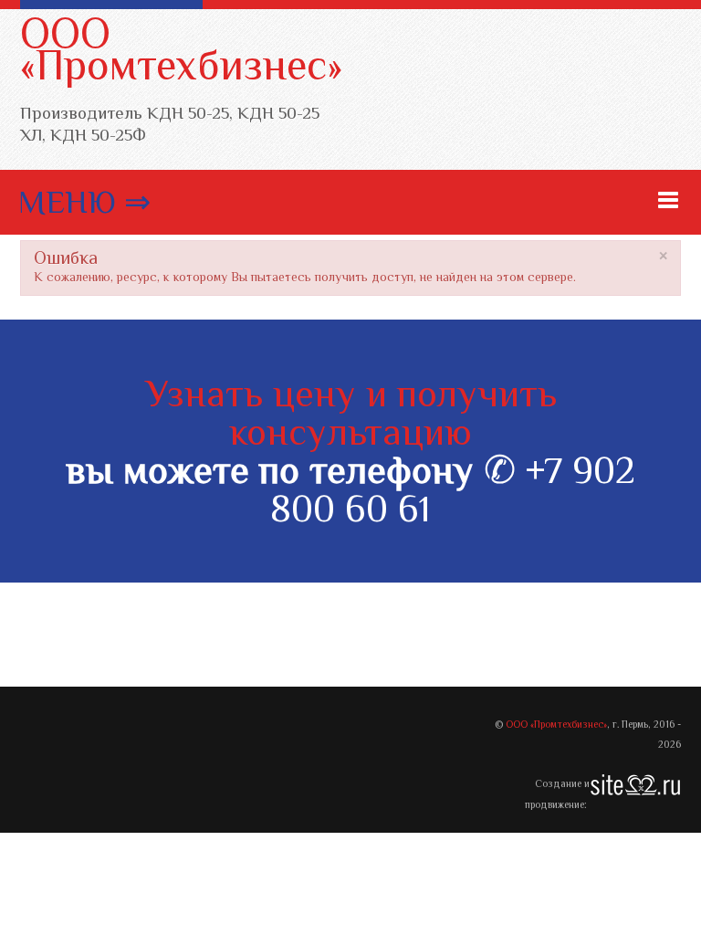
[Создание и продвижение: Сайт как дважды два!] (635, 784)
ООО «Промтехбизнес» (181, 49)
